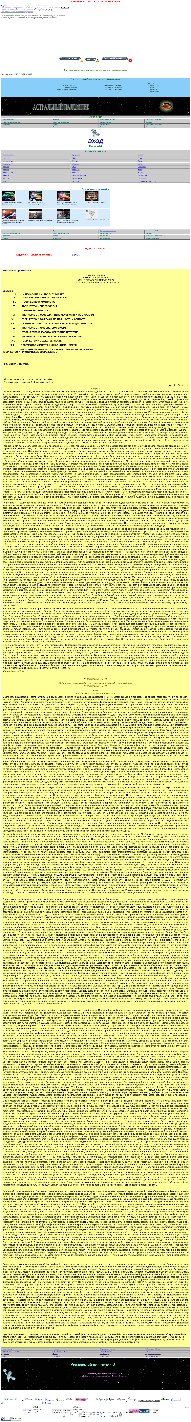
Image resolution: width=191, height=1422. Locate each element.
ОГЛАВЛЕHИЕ (96, 679)
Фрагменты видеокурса (36, 204)
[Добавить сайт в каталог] (120, 1416)
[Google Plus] (29, 74)
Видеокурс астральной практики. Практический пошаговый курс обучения (13, 222)
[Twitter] (19, 74)
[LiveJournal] (26, 74)
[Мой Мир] (24, 74)
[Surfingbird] (31, 74)
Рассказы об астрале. (35, 202)
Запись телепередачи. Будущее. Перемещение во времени (68, 221)
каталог (187, 1407)
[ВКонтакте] (17, 74)
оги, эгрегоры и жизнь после (67, 202)
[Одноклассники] (22, 74)
